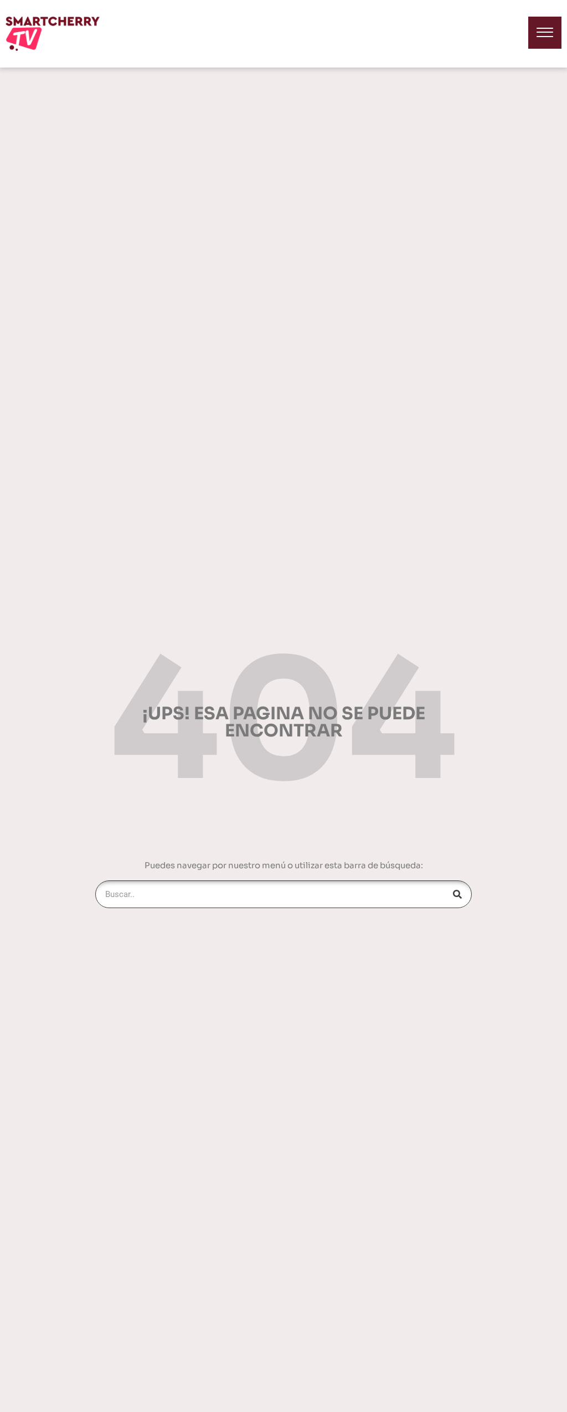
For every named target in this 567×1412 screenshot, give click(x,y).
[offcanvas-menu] (544, 33)
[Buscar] (457, 894)
